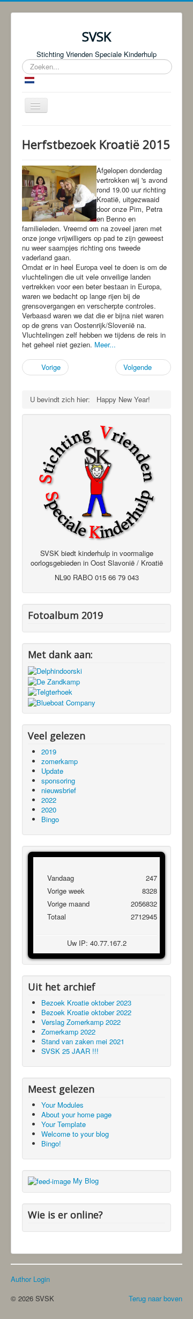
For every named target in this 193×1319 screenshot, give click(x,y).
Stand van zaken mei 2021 (82, 1041)
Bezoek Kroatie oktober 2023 (86, 1002)
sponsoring (58, 780)
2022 (48, 800)
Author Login (30, 1279)
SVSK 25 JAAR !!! (70, 1051)
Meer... (105, 344)
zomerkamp (59, 761)
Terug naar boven (155, 1298)
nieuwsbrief (58, 790)
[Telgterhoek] (50, 691)
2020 (48, 809)
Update (52, 771)
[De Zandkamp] (54, 680)
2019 (48, 751)
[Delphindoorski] (55, 670)
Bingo (50, 819)
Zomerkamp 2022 (68, 1031)
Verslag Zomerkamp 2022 (81, 1022)
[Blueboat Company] (61, 701)
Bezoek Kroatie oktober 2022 (86, 1012)
